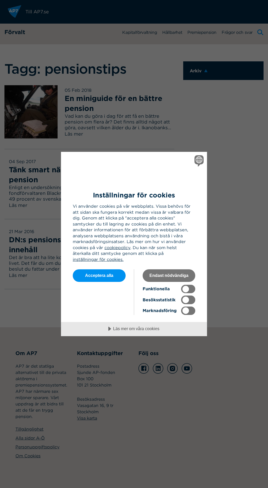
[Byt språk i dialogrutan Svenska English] (198, 161)
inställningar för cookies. (98, 259)
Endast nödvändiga (168, 275)
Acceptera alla (99, 275)
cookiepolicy (117, 247)
